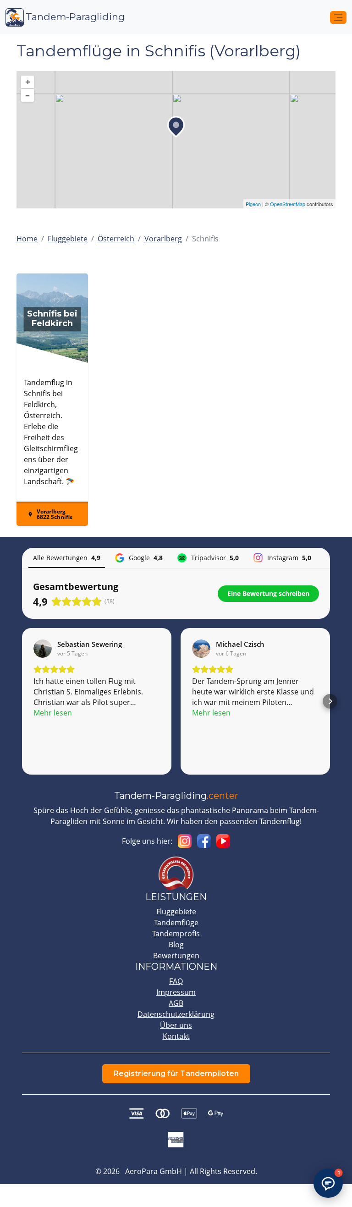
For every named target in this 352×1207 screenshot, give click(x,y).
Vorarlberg (163, 239)
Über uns (176, 1025)
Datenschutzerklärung (176, 1014)
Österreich (116, 239)
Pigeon (253, 204)
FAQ (176, 981)
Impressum (176, 992)
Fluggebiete (68, 239)
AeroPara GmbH (153, 1171)
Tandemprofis (176, 933)
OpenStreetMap (287, 204)
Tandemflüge (176, 923)
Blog (176, 944)
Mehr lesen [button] (52, 713)
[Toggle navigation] (338, 17)
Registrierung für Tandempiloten (176, 1073)
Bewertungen (176, 955)
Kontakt (176, 1036)
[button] (22, 701)
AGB (176, 1003)
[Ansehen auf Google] (42, 648)
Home (27, 239)
